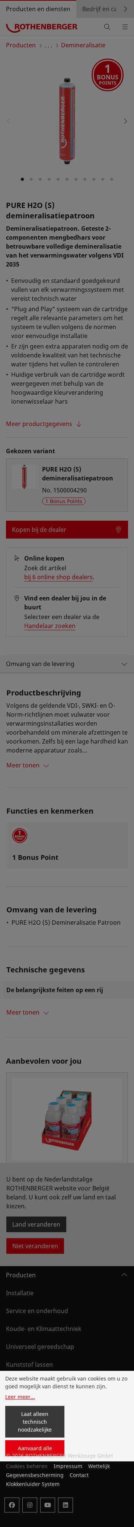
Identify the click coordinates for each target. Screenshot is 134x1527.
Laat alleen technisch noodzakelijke (35, 1421)
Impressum (68, 1466)
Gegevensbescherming (35, 1475)
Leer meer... (20, 1396)
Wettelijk (99, 1466)
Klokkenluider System (33, 1483)
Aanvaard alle (35, 1448)
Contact (79, 1475)
